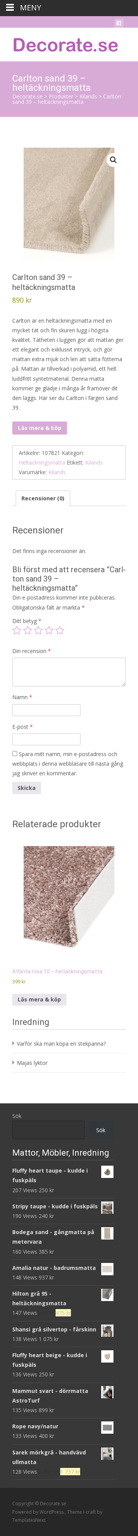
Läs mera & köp (39, 427)
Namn (22, 697)
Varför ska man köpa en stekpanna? (61, 1043)
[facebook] (118, 24)
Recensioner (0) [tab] (42, 498)
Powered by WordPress (38, 1512)
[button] (113, 160)
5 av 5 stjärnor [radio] (59, 630)
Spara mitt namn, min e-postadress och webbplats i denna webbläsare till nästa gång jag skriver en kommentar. (67, 763)
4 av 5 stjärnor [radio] (49, 630)
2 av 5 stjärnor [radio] (27, 630)
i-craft (90, 1512)
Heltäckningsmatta (42, 462)
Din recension (31, 651)
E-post (22, 726)
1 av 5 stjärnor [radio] (16, 630)
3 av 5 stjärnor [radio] (38, 630)
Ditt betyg (26, 621)
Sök (16, 1116)
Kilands (94, 462)
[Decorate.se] (60, 43)
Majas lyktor (32, 1062)
